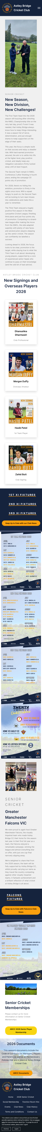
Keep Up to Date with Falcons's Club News (21, 910)
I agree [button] (16, 1129)
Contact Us (32, 1112)
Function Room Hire (31, 1102)
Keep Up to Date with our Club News (21, 523)
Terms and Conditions (14, 1112)
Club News (18, 1107)
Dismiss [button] (6, 1129)
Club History (32, 1107)
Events (7, 1107)
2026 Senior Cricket (25, 1097)
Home (10, 1097)
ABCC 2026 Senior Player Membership (21, 1030)
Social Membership (11, 1102)
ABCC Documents (21, 1073)
